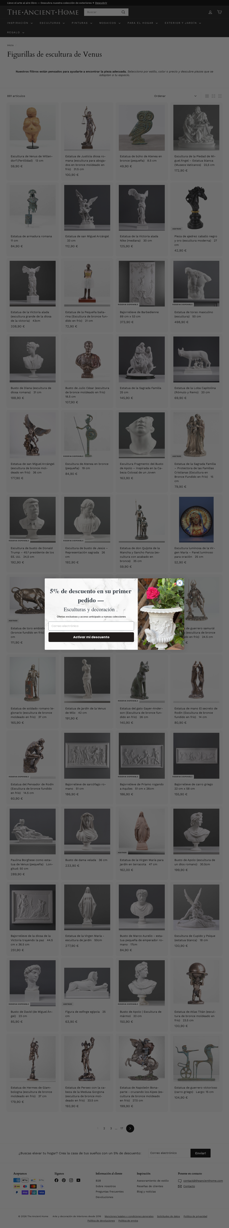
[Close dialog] (180, 583)
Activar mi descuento (91, 637)
